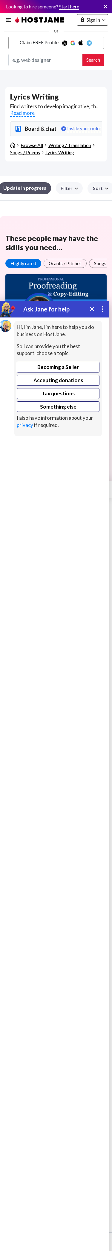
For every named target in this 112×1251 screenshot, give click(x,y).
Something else (58, 406)
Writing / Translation (69, 145)
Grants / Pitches (65, 263)
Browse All (32, 145)
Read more (22, 113)
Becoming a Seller (58, 367)
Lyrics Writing (59, 152)
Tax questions (58, 393)
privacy (25, 425)
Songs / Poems (25, 152)
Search (93, 60)
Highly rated (23, 263)
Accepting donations (58, 380)
